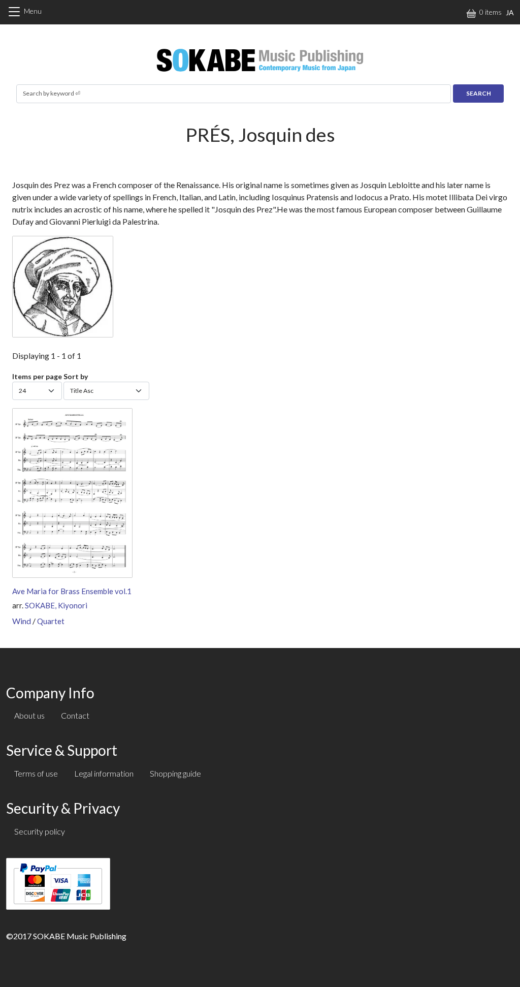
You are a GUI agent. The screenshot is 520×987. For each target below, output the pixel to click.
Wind (21, 621)
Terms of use (36, 773)
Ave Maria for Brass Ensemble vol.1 (72, 591)
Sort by (75, 376)
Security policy (39, 831)
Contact (75, 715)
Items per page (37, 376)
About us (29, 715)
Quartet (50, 621)
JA (510, 12)
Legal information (104, 773)
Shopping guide (175, 773)
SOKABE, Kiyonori (56, 605)
